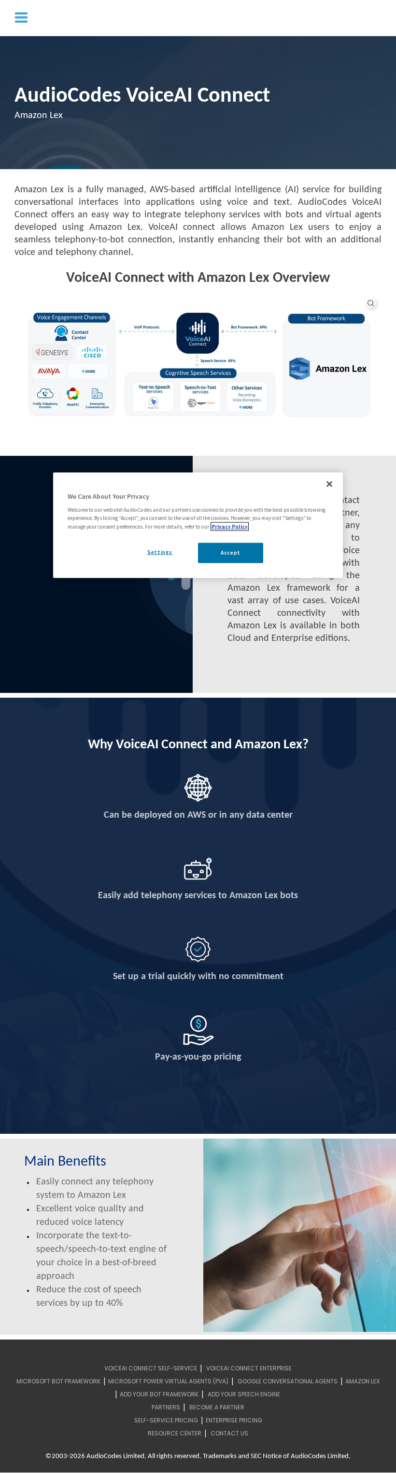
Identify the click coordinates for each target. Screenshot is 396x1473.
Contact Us (229, 1433)
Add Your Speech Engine (244, 1394)
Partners (166, 1407)
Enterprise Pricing (234, 1420)
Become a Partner (216, 1407)
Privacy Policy (230, 526)
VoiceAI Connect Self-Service (150, 1368)
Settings (159, 551)
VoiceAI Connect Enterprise (249, 1368)
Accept (230, 552)
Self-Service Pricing (166, 1420)
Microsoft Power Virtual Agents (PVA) (168, 1381)
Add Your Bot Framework (159, 1394)
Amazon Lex (362, 1381)
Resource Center (174, 1433)
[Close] (329, 483)
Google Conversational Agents (288, 1381)
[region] (198, 525)
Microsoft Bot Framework (58, 1381)
